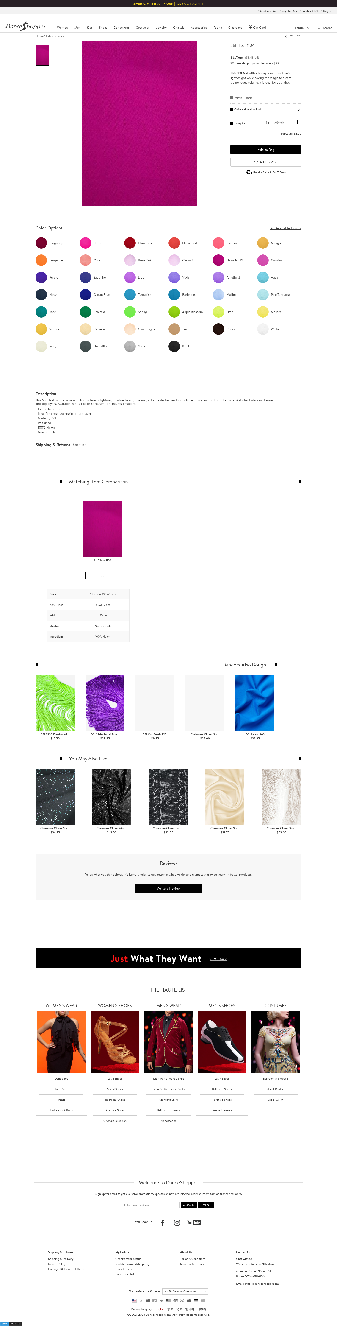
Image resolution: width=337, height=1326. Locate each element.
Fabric (50, 36)
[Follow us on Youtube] (194, 1222)
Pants (61, 1099)
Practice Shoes (115, 1110)
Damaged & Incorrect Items (66, 1269)
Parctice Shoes (222, 1099)
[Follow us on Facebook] (162, 1222)
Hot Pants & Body (61, 1110)
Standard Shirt (168, 1099)
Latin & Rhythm (275, 1089)
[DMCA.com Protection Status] (11, 1323)
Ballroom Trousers (168, 1110)
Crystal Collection (115, 1121)
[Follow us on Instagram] (177, 1222)
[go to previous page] (287, 36)
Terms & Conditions (192, 1259)
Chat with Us (268, 11)
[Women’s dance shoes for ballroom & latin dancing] (115, 1042)
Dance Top (61, 1078)
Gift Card (259, 27)
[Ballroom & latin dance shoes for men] (222, 1042)
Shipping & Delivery (61, 1259)
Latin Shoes (115, 1078)
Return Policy (57, 1264)
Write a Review (168, 888)
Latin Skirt (61, 1089)
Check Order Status (128, 1259)
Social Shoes (115, 1089)
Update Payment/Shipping (132, 1264)
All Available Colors (285, 227)
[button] (40, 615)
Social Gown (275, 1099)
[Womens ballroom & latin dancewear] (61, 1042)
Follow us (143, 1222)
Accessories (168, 1121)
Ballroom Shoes (115, 1099)
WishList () (310, 11)
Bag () (327, 11)
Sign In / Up (289, 11)
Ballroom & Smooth (275, 1078)
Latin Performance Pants (169, 1089)
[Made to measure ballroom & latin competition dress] (275, 1042)
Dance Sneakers (222, 1110)
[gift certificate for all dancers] (168, 958)
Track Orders (123, 1269)
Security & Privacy (192, 1264)
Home (40, 36)
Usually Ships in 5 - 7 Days (269, 172)
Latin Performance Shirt (168, 1078)
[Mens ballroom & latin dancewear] (168, 1042)
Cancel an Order (126, 1274)
